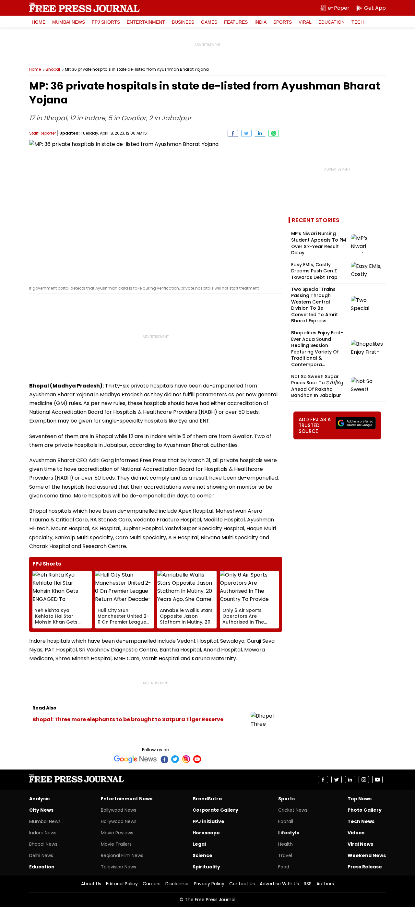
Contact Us (242, 883)
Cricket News (292, 810)
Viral (305, 22)
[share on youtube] (377, 779)
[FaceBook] (164, 759)
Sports (282, 22)
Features (236, 22)
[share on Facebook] (233, 133)
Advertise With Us (279, 883)
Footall (285, 821)
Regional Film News (122, 855)
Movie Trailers (116, 844)
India (261, 22)
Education (331, 22)
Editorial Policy (122, 883)
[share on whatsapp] (273, 133)
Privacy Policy (209, 883)
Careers (151, 883)
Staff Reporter (42, 133)
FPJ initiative (208, 821)
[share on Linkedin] (260, 133)
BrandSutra (207, 798)
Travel (285, 855)
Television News (118, 867)
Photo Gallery (365, 810)
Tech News (361, 821)
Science (202, 855)
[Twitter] (175, 759)
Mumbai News (68, 22)
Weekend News (367, 855)
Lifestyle (289, 832)
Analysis (39, 798)
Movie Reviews (117, 832)
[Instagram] (186, 759)
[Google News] (135, 759)
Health (285, 844)
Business (183, 22)
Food (283, 867)
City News (41, 810)
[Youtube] (197, 759)
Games (209, 22)
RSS (308, 883)
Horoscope (206, 832)
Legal (199, 844)
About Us (91, 883)
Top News (360, 798)
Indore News (42, 832)
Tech (357, 22)
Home (38, 22)
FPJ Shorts (106, 22)
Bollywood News (118, 810)
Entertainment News (126, 798)
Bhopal (53, 69)
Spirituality (206, 867)
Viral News (360, 844)
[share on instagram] (364, 779)
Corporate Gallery (215, 810)
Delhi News (41, 855)
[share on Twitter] (246, 133)
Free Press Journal (84, 7)
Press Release (365, 867)
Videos (356, 832)
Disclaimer (177, 883)
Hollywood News (118, 821)
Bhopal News (43, 844)
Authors (325, 883)
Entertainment (146, 22)
